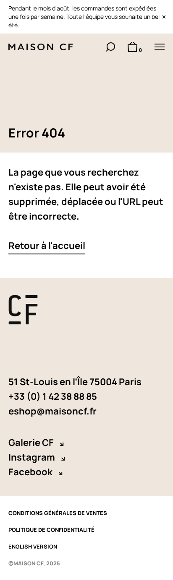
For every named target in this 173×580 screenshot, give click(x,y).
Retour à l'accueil (46, 245)
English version (32, 546)
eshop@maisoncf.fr (52, 411)
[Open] (160, 47)
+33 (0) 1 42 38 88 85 (52, 396)
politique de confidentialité (51, 529)
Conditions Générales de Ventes (57, 513)
